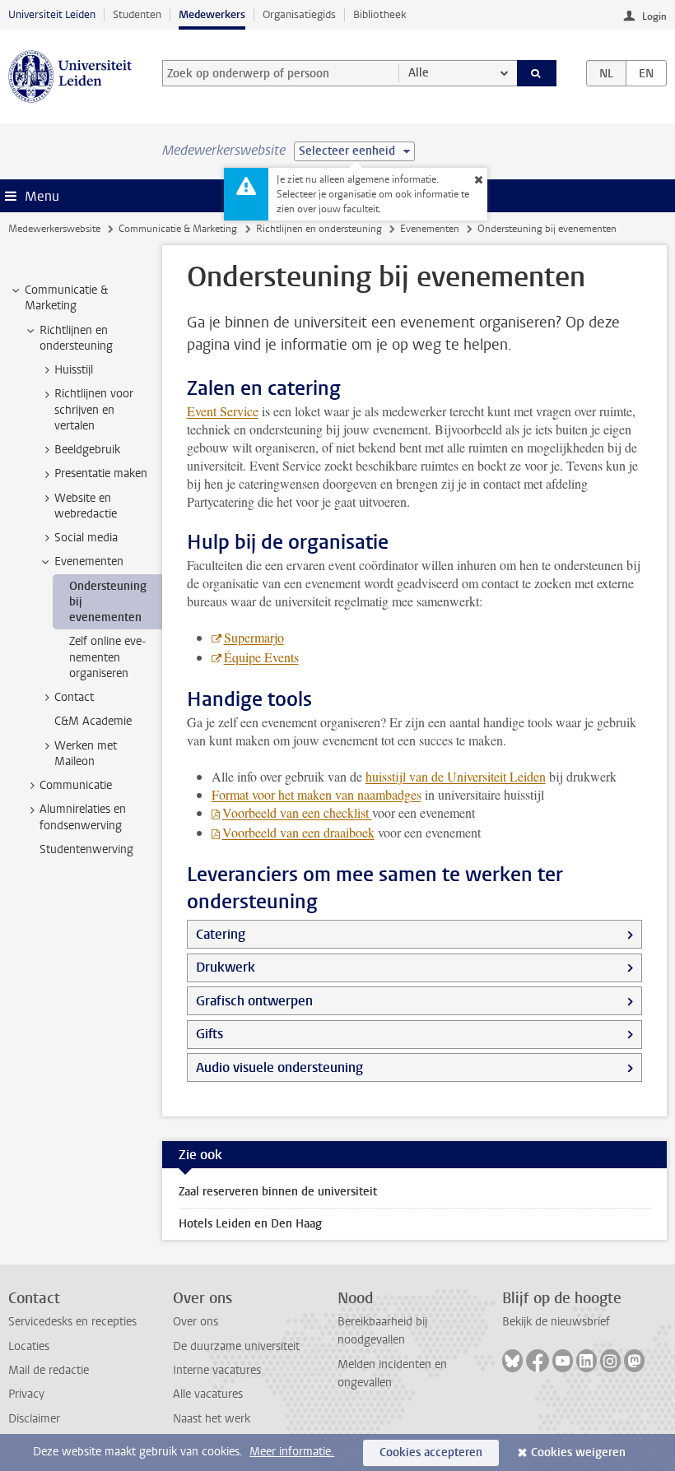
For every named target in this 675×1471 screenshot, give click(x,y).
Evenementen (429, 228)
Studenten (137, 14)
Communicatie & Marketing (178, 228)
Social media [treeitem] (86, 537)
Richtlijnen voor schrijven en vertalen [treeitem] (93, 410)
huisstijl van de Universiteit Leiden (455, 776)
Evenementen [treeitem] (88, 561)
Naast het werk (211, 1419)
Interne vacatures (217, 1370)
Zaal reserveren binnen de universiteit (278, 1192)
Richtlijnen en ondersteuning (319, 228)
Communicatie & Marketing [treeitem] (66, 297)
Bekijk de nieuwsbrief (556, 1321)
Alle (418, 73)
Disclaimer (34, 1419)
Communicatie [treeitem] (76, 785)
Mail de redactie (48, 1370)
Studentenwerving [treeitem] (86, 849)
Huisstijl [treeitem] (73, 370)
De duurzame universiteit (236, 1346)
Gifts (209, 1033)
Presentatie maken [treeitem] (100, 473)
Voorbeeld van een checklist (297, 812)
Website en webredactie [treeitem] (85, 506)
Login (654, 16)
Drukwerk (225, 967)
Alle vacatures (208, 1394)
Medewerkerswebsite (54, 228)
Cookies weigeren (578, 1452)
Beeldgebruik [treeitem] (87, 449)
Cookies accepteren (430, 1452)
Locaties (28, 1346)
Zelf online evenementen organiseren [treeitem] (107, 657)
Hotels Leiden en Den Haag (250, 1224)
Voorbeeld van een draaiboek (298, 832)
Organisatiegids (299, 14)
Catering (220, 934)
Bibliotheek (380, 14)
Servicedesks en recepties (72, 1321)
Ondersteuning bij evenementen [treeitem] (108, 602)
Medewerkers (212, 14)
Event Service (222, 411)
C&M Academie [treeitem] (93, 721)
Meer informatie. (291, 1451)
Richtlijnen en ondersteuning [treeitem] (76, 338)
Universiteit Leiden (51, 14)
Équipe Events (261, 657)
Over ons (195, 1321)
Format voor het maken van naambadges (316, 794)
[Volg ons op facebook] (537, 1360)
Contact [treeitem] (74, 697)
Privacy (26, 1394)
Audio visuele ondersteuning (279, 1067)
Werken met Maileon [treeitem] (85, 753)
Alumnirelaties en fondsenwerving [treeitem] (83, 817)
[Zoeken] (536, 73)
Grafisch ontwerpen (254, 1000)
